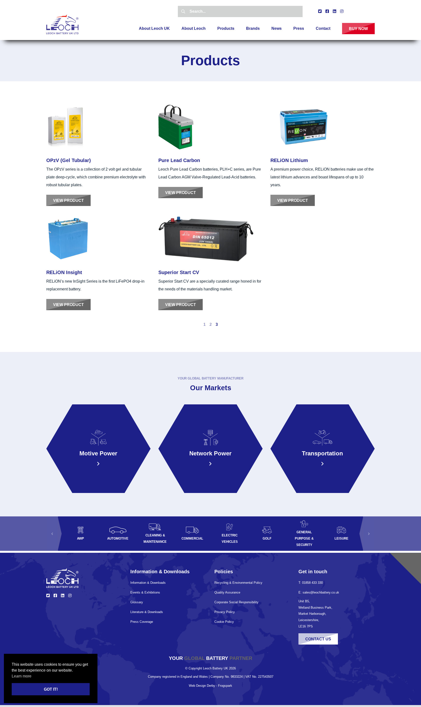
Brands (253, 28)
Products (225, 28)
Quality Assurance (227, 592)
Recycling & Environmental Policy (238, 582)
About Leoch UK (154, 28)
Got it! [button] (51, 689)
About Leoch (194, 28)
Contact (323, 28)
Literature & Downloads (146, 612)
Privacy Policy (224, 612)
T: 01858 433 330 (310, 582)
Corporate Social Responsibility (236, 602)
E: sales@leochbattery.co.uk (318, 592)
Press (298, 28)
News (276, 28)
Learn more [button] (21, 676)
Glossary (136, 602)
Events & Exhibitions (145, 592)
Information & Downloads (148, 582)
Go (183, 11)
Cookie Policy (224, 622)
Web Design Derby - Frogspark (210, 685)
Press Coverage (141, 622)
